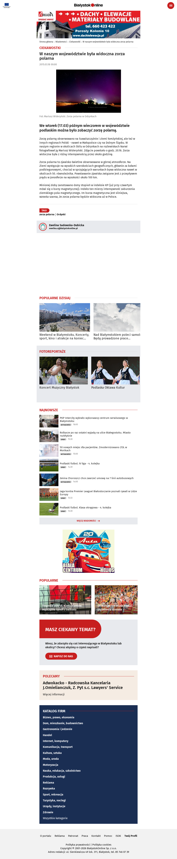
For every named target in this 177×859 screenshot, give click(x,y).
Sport (63, 439)
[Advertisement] (88, 264)
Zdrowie (48, 812)
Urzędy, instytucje (54, 806)
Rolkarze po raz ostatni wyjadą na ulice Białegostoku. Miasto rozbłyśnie (95, 434)
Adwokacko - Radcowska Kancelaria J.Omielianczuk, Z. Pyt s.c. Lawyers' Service (83, 685)
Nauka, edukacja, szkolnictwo (62, 770)
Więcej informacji (54, 694)
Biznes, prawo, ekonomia (58, 717)
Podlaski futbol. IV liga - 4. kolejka (80, 463)
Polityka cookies (101, 844)
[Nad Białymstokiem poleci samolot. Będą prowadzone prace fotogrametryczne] (119, 317)
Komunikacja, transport (58, 747)
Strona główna (46, 42)
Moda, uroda (51, 758)
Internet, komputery (55, 741)
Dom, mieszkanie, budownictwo (63, 723)
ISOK (118, 835)
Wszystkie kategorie (55, 818)
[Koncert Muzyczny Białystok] (63, 370)
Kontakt (96, 835)
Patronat (73, 835)
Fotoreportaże (52, 351)
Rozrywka (49, 788)
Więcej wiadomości (86, 521)
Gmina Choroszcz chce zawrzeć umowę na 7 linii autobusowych (97, 478)
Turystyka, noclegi (54, 800)
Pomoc (108, 835)
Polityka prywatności (78, 844)
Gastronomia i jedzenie (57, 729)
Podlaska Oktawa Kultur (108, 387)
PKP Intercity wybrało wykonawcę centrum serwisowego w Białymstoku (94, 419)
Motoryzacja (50, 764)
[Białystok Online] (88, 5)
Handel (47, 735)
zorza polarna (46, 214)
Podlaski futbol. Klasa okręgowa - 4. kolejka (85, 507)
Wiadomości (61, 42)
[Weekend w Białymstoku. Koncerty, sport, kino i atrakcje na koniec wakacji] (64, 317)
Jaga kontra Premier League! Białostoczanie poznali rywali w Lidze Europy (98, 493)
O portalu (45, 835)
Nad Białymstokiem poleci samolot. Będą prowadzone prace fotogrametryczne (119, 336)
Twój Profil (130, 835)
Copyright (66, 848)
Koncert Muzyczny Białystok (59, 387)
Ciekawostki (74, 42)
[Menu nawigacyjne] (170, 5)
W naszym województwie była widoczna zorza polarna (108, 42)
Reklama (48, 782)
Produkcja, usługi (54, 776)
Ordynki (61, 214)
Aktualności (66, 425)
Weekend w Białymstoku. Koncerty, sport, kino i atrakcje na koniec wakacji (64, 336)
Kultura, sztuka (52, 753)
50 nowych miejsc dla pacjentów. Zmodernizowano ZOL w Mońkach (93, 449)
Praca (85, 835)
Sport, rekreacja (53, 794)
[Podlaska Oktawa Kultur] (115, 370)
